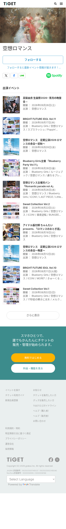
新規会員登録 (11, 400)
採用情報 (9, 449)
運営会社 (9, 444)
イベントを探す (12, 390)
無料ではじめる (33, 357)
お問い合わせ (39, 421)
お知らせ (37, 390)
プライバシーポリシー (15, 438)
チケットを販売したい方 (44, 395)
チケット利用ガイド (14, 395)
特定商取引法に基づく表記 (18, 433)
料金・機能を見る (33, 368)
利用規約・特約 (12, 428)
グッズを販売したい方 (43, 400)
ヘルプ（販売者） (41, 416)
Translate (34, 484)
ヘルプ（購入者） (41, 411)
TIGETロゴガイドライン (44, 405)
